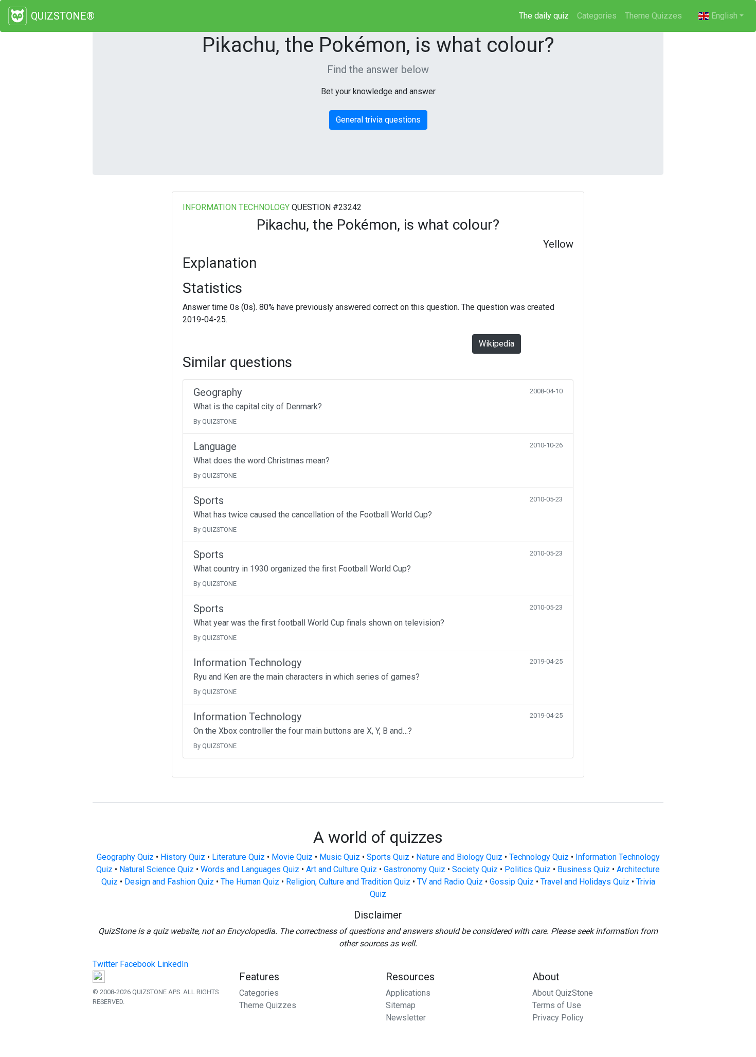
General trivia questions (378, 120)
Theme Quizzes (653, 16)
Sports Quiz (388, 857)
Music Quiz (339, 857)
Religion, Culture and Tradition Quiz (348, 882)
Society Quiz (475, 869)
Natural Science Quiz (156, 869)
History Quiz (182, 857)
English (723, 16)
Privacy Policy (558, 1018)
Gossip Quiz (512, 882)
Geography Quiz (125, 857)
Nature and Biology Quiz (459, 857)
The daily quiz (546, 16)
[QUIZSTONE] (17, 16)
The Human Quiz (250, 882)
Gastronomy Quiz (414, 869)
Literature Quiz (238, 857)
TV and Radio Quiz (450, 882)
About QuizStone (562, 993)
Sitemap (401, 1005)
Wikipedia (496, 344)
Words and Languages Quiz (250, 869)
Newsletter (406, 1018)
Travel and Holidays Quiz (585, 882)
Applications (408, 993)
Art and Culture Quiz (341, 869)
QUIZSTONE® (63, 16)
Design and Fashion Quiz (169, 882)
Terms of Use (556, 1005)
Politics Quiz (528, 869)
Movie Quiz (292, 857)
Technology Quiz (539, 857)
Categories (597, 16)
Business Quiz (583, 869)
